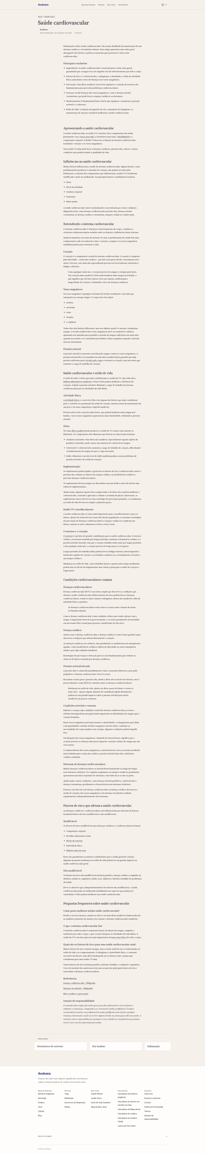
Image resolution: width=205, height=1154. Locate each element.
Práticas (101, 5)
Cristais (41, 1111)
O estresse (68, 536)
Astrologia (42, 1098)
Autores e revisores (152, 1098)
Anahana (43, 4)
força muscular (87, 136)
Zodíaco (41, 1102)
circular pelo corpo (93, 360)
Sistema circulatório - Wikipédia (78, 988)
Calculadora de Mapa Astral (129, 1109)
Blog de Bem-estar (99, 1107)
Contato (147, 1102)
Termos (147, 1111)
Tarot (40, 1107)
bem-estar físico (119, 937)
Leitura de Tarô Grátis (126, 1126)
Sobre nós (148, 1094)
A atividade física (71, 400)
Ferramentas (123, 5)
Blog (40, 1115)
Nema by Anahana (88, 5)
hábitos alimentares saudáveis (77, 381)
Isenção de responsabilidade (151, 1117)
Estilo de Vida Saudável (100, 1102)
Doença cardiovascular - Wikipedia (79, 983)
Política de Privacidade (153, 1107)
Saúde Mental (96, 1094)
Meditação (69, 1098)
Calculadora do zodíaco (127, 1114)
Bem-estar (111, 5)
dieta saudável (78, 430)
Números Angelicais (46, 1094)
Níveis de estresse (74, 840)
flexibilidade (124, 136)
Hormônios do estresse (50, 1046)
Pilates (67, 1107)
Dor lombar (98, 1046)
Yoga (67, 1094)
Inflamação (153, 1046)
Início (40, 16)
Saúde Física (49, 16)
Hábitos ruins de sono (76, 850)
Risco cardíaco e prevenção (75, 993)
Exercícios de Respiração (75, 1102)
